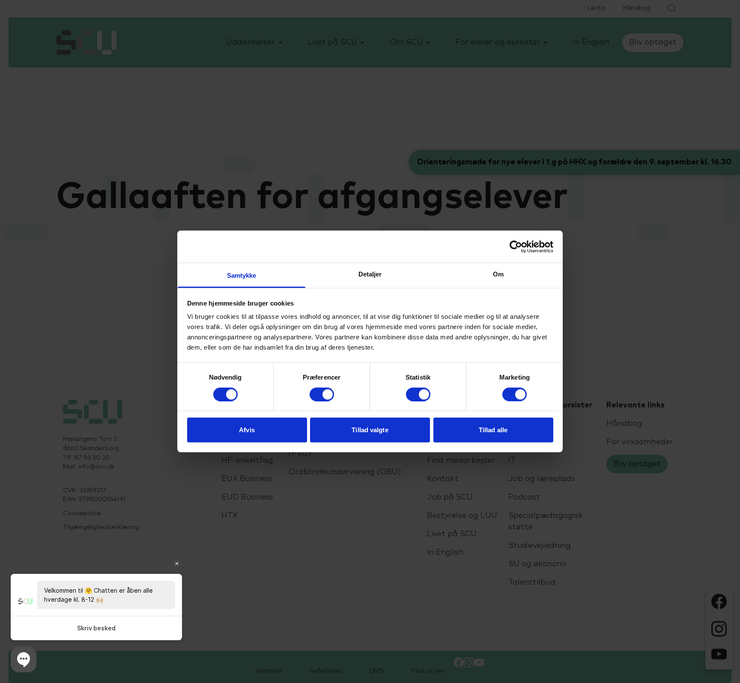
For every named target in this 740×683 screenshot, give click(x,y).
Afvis (247, 430)
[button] (23, 659)
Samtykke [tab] (242, 275)
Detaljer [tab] (370, 274)
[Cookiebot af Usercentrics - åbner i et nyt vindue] (515, 246)
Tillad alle (493, 430)
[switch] (322, 394)
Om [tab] (498, 274)
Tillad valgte (370, 430)
